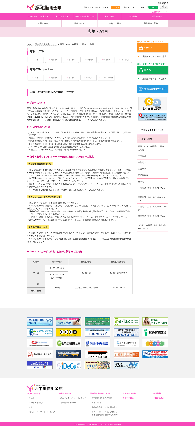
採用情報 (133, 16)
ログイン (115, 7)
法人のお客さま (61, 16)
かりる (32, 407)
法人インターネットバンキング (73, 398)
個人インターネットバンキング (42, 412)
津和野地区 (89, 60)
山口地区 (71, 60)
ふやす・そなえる (36, 402)
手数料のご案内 (151, 23)
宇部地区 (53, 60)
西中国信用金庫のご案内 (102, 398)
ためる (32, 398)
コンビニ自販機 (152, 226)
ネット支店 (124, 60)
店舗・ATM (79, 23)
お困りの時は (44, 23)
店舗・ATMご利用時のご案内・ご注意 (152, 148)
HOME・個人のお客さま (38, 16)
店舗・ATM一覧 (129, 393)
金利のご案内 (115, 23)
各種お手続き (128, 398)
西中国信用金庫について (85, 16)
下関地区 (36, 60)
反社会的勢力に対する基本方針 (104, 407)
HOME (30, 44)
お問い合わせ (156, 16)
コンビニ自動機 (106, 78)
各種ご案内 (109, 16)
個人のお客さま (34, 393)
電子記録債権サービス (69, 402)
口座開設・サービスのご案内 (153, 56)
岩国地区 (106, 60)
